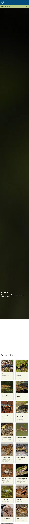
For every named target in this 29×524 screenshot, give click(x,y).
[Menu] (26, 2)
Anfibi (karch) (5, 6)
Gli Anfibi (6, 352)
